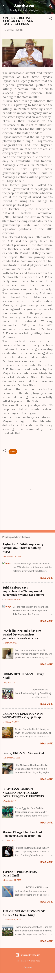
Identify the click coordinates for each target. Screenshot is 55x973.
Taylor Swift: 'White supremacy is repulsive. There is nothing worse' (22, 547)
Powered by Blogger (29, 955)
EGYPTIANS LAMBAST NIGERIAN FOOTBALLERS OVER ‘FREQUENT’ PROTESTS (23, 792)
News (13, 451)
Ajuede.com (24, 5)
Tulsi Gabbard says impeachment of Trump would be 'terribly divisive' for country (23, 591)
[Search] (51, 6)
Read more (46, 578)
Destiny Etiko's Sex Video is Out (23, 753)
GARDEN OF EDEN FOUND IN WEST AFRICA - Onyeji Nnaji (22, 715)
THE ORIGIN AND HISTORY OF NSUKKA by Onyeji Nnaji (23, 913)
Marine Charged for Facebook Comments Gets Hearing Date (22, 834)
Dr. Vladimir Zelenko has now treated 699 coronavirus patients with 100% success (21, 634)
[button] (51, 18)
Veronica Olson (34, 961)
